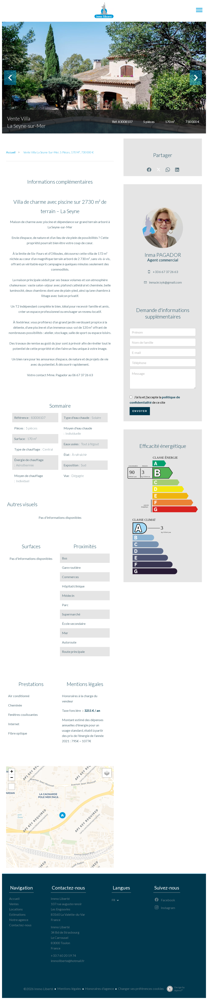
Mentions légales (69, 988)
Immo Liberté (60, 898)
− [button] (11, 777)
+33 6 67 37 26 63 (165, 272)
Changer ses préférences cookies (141, 988)
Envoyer (139, 411)
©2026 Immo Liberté (38, 989)
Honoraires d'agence (99, 988)
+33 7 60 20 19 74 (63, 955)
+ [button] (11, 771)
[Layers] (106, 772)
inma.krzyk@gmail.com (165, 282)
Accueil (10, 152)
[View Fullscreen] (12, 786)
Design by (179, 989)
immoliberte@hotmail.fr (67, 961)
